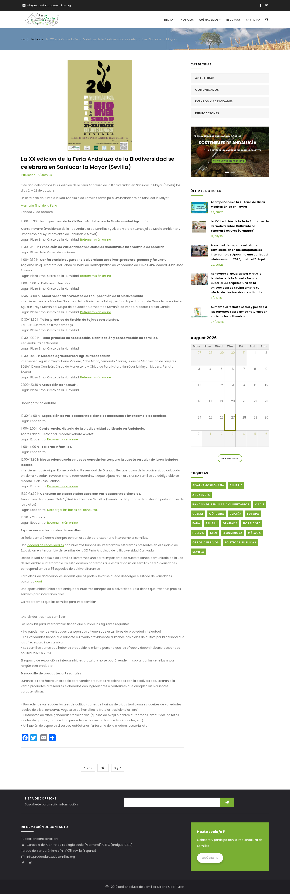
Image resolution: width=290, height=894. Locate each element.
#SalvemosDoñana (208, 485)
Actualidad (204, 78)
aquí (38, 581)
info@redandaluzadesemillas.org (50, 857)
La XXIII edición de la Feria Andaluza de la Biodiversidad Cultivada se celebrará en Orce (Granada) (240, 226)
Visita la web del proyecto (228, 161)
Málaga (254, 533)
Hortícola (252, 523)
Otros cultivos (205, 542)
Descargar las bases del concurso (72, 510)
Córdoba (216, 514)
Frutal (211, 523)
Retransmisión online (95, 239)
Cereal (198, 514)
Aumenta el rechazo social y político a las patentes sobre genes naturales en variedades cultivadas (239, 311)
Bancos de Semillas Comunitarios (220, 504)
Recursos (233, 19)
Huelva (198, 533)
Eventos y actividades (214, 101)
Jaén (213, 533)
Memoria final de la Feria (39, 205)
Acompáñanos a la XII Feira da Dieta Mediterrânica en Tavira (238, 204)
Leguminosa (232, 533)
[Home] (42, 19)
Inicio (168, 19)
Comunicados (207, 90)
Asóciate (210, 858)
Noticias (187, 19)
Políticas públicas (240, 542)
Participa (253, 19)
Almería (236, 485)
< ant (88, 768)
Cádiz (260, 504)
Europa (253, 514)
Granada (230, 523)
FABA (196, 523)
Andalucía (201, 495)
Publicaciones (207, 113)
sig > (117, 768)
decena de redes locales (45, 545)
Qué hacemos (209, 19)
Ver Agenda (230, 458)
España (236, 514)
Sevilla (198, 552)
